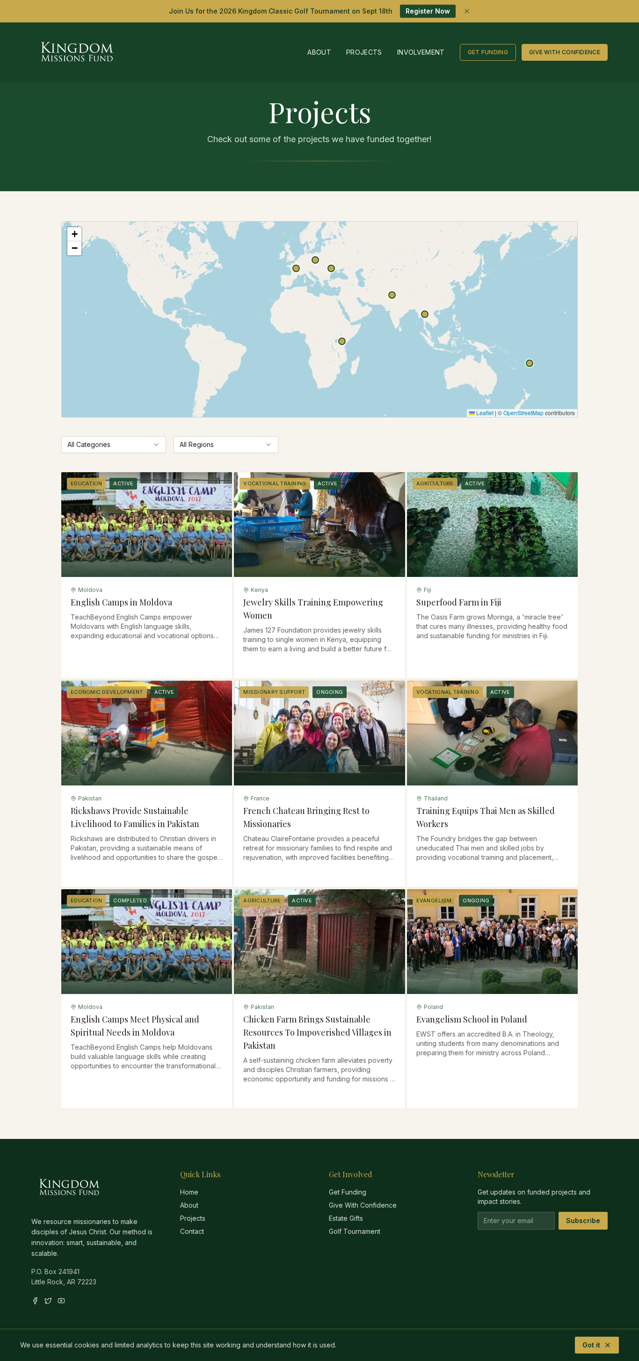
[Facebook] (35, 1300)
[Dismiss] (467, 11)
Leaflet (484, 413)
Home (189, 1192)
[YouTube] (61, 1300)
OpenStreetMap (523, 413)
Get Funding (488, 52)
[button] (342, 341)
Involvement (421, 52)
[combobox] (113, 444)
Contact (192, 1231)
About (319, 52)
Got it (591, 1345)
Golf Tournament (354, 1231)
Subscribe (583, 1220)
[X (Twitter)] (48, 1300)
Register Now (428, 11)
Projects (364, 52)
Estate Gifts (346, 1218)
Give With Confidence (564, 52)
